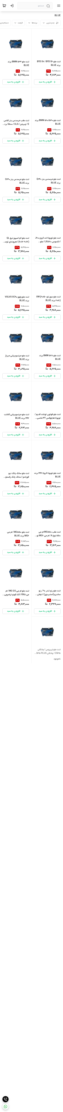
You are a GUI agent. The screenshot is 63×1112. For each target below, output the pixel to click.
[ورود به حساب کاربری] (12, 5)
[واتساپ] (5, 1106)
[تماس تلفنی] (5, 1099)
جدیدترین (50, 23)
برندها (34, 23)
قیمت (20, 23)
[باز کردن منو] (58, 5)
